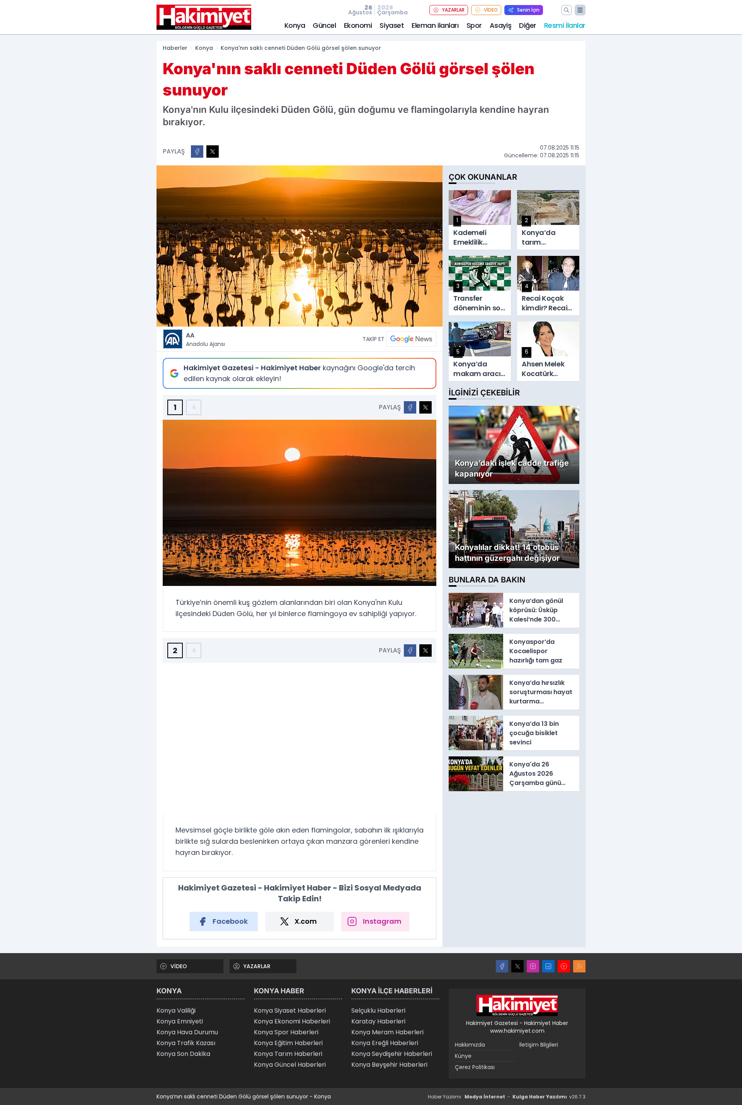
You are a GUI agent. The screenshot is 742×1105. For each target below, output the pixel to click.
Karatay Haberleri (378, 1021)
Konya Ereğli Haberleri (384, 1043)
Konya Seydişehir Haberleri (391, 1053)
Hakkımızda (470, 1045)
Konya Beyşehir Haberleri (389, 1064)
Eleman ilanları (435, 25)
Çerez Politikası (475, 1067)
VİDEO (491, 10)
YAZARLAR (453, 10)
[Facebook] (502, 966)
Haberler (175, 48)
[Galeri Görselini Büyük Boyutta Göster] (299, 503)
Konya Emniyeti (180, 1021)
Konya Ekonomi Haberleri (292, 1021)
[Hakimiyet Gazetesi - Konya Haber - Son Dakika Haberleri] (517, 1005)
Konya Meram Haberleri (387, 1032)
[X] (517, 966)
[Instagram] (533, 966)
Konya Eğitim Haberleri (288, 1043)
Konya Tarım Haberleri (288, 1053)
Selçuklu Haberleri (378, 1010)
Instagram (382, 921)
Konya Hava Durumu (187, 1032)
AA (205, 339)
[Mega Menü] (580, 10)
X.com (305, 921)
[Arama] (567, 10)
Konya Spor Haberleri (286, 1032)
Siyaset (392, 25)
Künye (463, 1056)
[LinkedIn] (548, 966)
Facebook (230, 921)
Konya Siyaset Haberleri (290, 1010)
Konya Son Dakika (183, 1053)
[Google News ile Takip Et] (411, 339)
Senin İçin (528, 10)
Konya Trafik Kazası (186, 1043)
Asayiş (500, 25)
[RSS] (579, 966)
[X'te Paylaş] (212, 151)
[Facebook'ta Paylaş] (197, 151)
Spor (474, 25)
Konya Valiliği (176, 1010)
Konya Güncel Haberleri (290, 1064)
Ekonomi (358, 25)
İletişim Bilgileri (538, 1045)
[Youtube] (564, 966)
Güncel (324, 25)
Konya (294, 25)
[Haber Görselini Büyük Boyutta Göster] (299, 246)
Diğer (527, 25)
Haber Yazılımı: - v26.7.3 (506, 1096)
